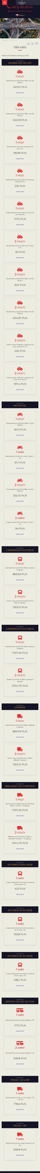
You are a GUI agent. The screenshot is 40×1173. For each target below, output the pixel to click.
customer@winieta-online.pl (20, 11)
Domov (4, 40)
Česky (20, 15)
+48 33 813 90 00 (21, 7)
